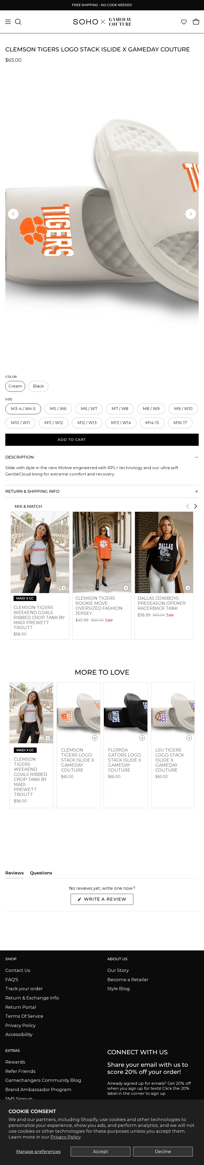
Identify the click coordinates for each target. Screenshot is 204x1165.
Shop (10, 959)
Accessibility (18, 1034)
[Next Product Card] (195, 506)
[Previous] (13, 214)
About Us (117, 959)
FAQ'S (11, 979)
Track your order (24, 988)
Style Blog (118, 988)
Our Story (118, 970)
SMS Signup (18, 1098)
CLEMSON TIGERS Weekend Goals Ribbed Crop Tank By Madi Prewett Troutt (39, 617)
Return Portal (20, 1007)
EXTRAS (12, 1050)
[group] (102, 5)
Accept (100, 1151)
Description (19, 457)
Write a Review (108, 900)
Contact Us (17, 970)
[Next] (190, 214)
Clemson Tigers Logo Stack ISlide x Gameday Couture (77, 760)
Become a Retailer (127, 979)
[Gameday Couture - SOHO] (102, 21)
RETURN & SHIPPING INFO (32, 491)
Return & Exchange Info (32, 997)
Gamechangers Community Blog (43, 1080)
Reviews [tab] (14, 874)
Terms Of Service (24, 1016)
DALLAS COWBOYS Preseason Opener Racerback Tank (162, 603)
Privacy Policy (65, 1137)
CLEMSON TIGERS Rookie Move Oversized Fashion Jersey (98, 606)
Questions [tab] (41, 874)
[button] (17, 21)
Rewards (15, 1062)
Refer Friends (20, 1071)
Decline (163, 1151)
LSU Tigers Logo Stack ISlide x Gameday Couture (169, 760)
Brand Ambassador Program (38, 1089)
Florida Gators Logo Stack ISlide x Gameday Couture (124, 760)
